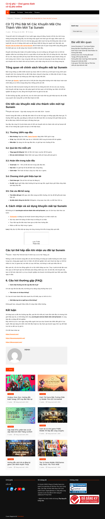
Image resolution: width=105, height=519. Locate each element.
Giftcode (12, 12)
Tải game (37, 12)
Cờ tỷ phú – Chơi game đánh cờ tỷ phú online (20, 5)
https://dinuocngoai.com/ (14, 342)
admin (8, 32)
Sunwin (16, 80)
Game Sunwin (32, 136)
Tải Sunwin (13, 216)
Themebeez (20, 516)
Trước (10, 369)
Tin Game (20, 12)
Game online (28, 12)
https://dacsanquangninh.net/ (15, 338)
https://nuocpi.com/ (12, 334)
